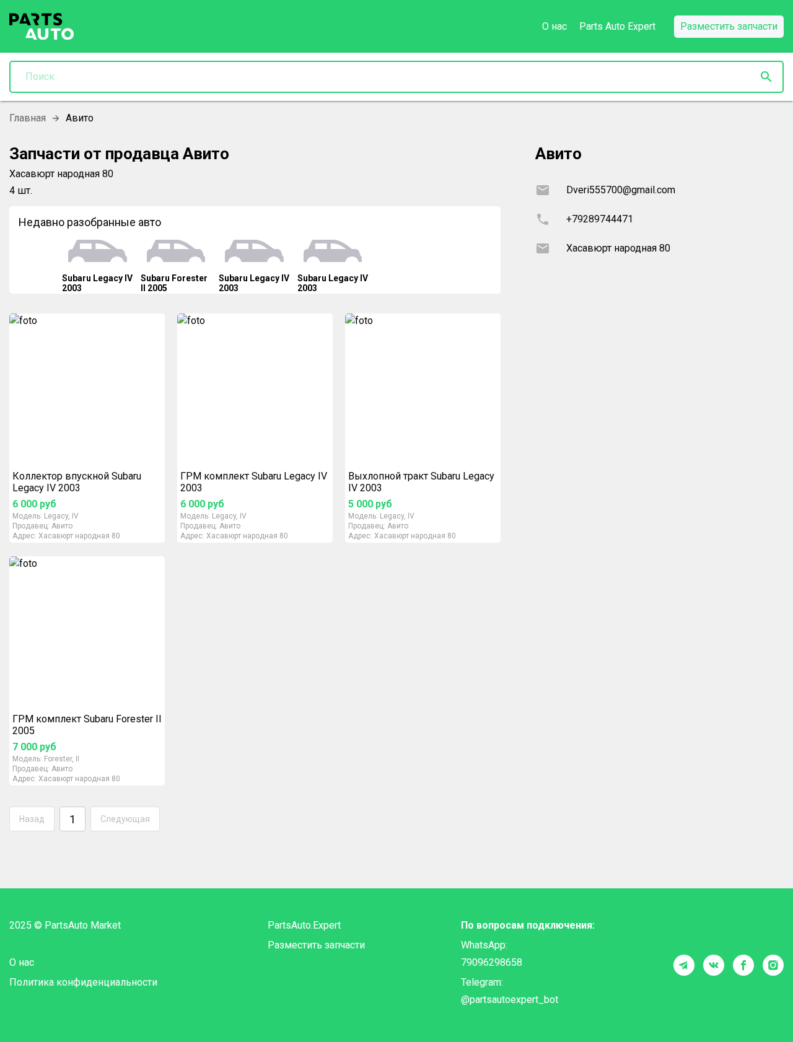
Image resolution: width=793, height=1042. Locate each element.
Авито (61, 526)
